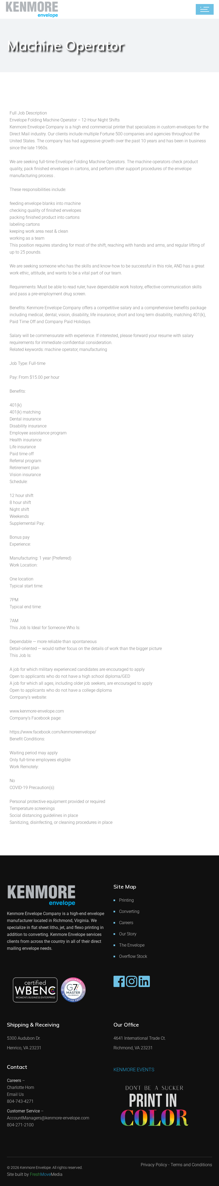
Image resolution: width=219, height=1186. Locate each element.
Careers (126, 922)
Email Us (15, 1094)
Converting (129, 911)
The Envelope (131, 945)
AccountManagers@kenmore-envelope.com (48, 1117)
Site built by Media (34, 1174)
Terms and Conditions (191, 1164)
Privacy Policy (154, 1164)
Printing (126, 900)
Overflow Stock (133, 956)
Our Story (127, 933)
